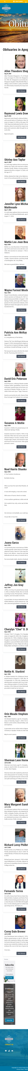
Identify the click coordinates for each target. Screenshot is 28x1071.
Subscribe (9, 977)
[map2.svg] (9, 1050)
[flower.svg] (5, 1050)
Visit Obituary (21, 91)
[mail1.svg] (12, 1050)
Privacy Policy (20, 1069)
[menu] (25, 2)
